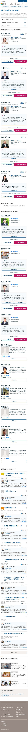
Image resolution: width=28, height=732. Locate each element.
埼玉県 (12, 218)
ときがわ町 (3, 695)
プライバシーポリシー (21, 711)
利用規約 (18, 709)
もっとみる (14, 652)
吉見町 (19, 694)
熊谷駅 (12, 220)
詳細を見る (14, 358)
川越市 (7, 437)
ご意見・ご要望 (19, 707)
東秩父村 (7, 695)
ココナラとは (6, 712)
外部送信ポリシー (20, 712)
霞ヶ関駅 (5, 439)
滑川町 (12, 37)
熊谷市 (16, 218)
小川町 (13, 694)
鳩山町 (22, 694)
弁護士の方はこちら (22, 1)
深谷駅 (12, 319)
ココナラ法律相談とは (8, 707)
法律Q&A (5, 709)
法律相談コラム (6, 711)
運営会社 (5, 724)
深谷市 (16, 317)
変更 (25, 19)
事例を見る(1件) (8, 302)
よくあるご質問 (6, 714)
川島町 (16, 694)
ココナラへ (4, 1)
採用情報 (5, 725)
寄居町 (7, 417)
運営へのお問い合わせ (8, 716)
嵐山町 (9, 694)
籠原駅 (4, 398)
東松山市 (8, 356)
